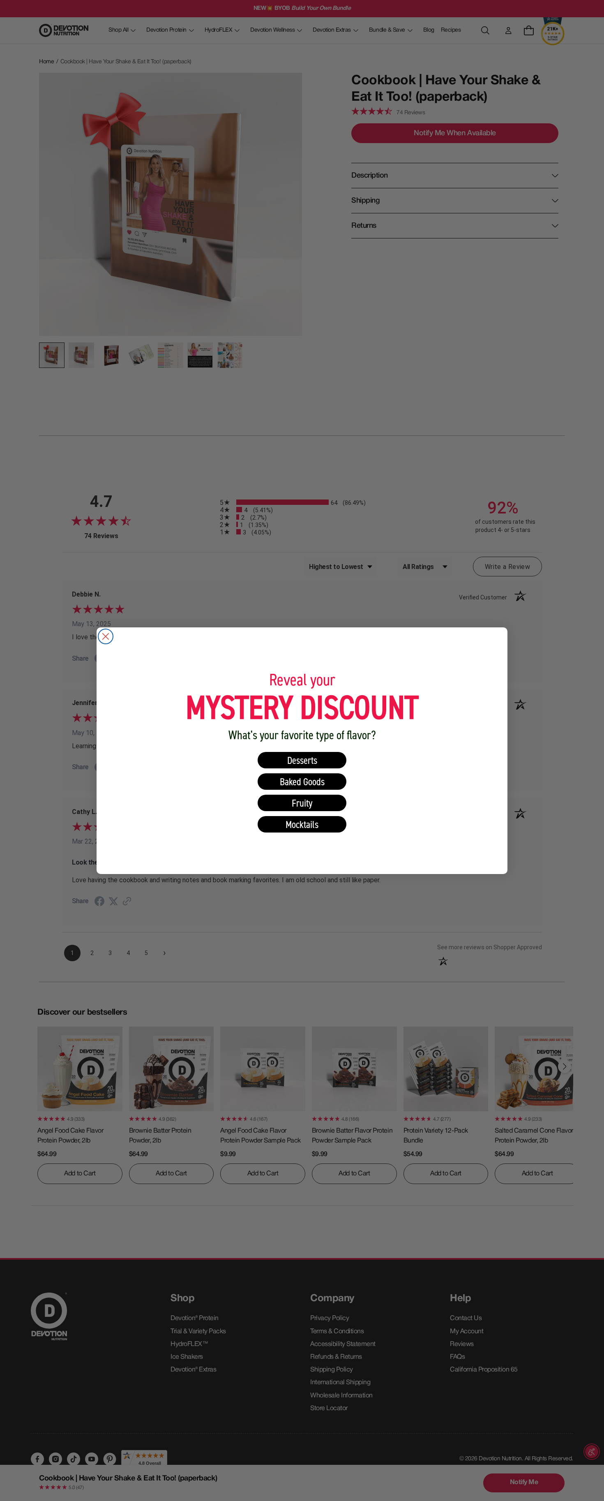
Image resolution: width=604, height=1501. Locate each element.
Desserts (302, 760)
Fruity (302, 802)
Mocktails (302, 824)
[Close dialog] (105, 636)
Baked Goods (302, 781)
